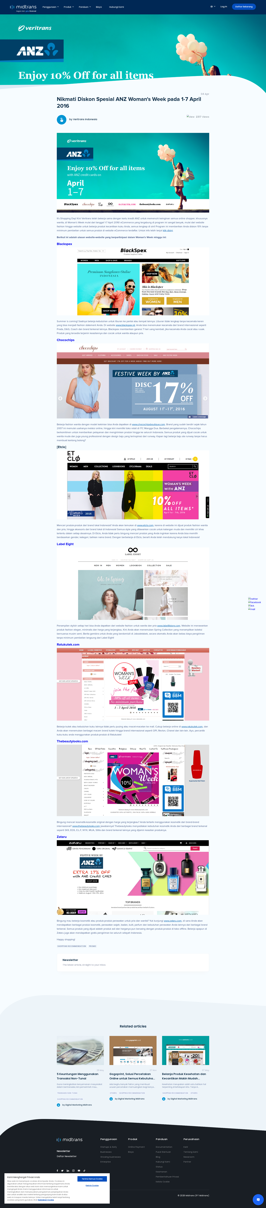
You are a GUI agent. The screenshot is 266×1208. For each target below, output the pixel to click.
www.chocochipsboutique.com (148, 424)
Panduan (83, 7)
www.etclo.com (145, 525)
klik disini (168, 230)
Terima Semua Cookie (92, 1179)
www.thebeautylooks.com (86, 826)
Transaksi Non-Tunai (67, 1093)
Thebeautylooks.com (72, 741)
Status (159, 1166)
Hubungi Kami (116, 7)
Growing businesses (110, 1157)
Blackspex (64, 244)
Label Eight (65, 544)
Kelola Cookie (163, 1181)
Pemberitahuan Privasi (167, 1176)
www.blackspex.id (125, 325)
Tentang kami (191, 1152)
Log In (224, 6)
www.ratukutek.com (192, 726)
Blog (158, 1157)
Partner (187, 1161)
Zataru (62, 837)
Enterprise (105, 1161)
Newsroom (189, 1157)
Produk (67, 7)
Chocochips (65, 340)
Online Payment (136, 1147)
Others (113, 1093)
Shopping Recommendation (71, 946)
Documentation (164, 1147)
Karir (186, 1147)
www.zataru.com (173, 920)
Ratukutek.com (68, 645)
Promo (92, 946)
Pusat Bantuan (163, 1152)
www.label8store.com (168, 625)
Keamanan (161, 1171)
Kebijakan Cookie (46, 1200)
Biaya (99, 7)
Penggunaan (49, 7)
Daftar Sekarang (244, 6)
